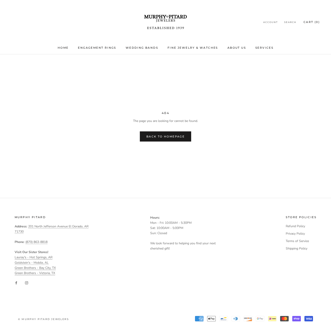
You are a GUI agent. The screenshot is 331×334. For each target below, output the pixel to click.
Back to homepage (165, 136)
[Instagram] (26, 282)
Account (270, 22)
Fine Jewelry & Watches (193, 47)
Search (290, 22)
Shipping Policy (296, 248)
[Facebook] (16, 282)
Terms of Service (297, 241)
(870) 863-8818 (36, 242)
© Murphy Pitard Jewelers (43, 319)
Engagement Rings (97, 47)
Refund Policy (295, 226)
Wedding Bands (142, 47)
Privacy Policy (295, 233)
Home (63, 47)
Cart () (312, 22)
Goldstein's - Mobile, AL (32, 263)
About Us (236, 47)
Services (264, 47)
